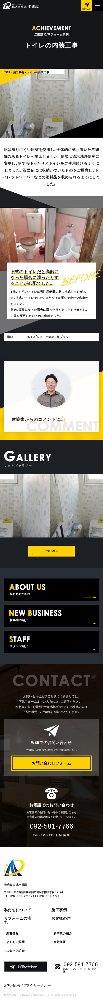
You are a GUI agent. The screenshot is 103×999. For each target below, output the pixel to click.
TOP (7, 72)
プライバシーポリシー (38, 985)
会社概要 (60, 942)
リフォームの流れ (17, 920)
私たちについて (17, 910)
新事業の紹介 (63, 933)
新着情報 (12, 933)
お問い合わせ (12, 985)
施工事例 (18, 72)
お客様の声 (61, 918)
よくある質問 (15, 942)
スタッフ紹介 (15, 950)
